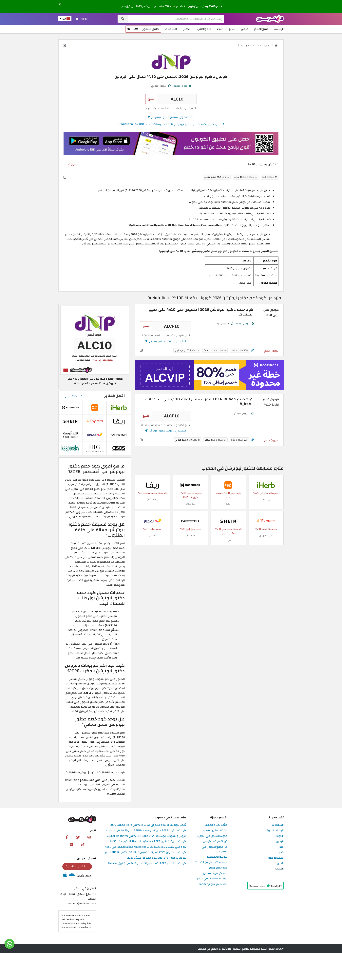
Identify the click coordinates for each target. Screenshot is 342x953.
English (83, 18)
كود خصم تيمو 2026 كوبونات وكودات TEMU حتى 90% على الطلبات (146, 830)
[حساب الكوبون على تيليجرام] (71, 844)
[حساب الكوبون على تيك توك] (82, 844)
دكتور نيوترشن (243, 45)
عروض (244, 29)
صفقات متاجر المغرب (215, 830)
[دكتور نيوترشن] (171, 61)
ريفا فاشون (152, 499)
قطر (281, 852)
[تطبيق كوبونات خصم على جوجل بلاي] (136, 29)
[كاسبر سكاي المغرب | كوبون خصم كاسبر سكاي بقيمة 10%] (70, 448)
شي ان (228, 540)
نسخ (151, 99)
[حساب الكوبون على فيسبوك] (66, 837)
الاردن (280, 863)
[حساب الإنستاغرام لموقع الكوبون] (89, 837)
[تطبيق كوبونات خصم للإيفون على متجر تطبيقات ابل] (128, 29)
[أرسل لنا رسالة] (9, 944)
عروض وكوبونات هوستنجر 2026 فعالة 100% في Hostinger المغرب (146, 836)
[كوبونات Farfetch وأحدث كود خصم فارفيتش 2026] (190, 520)
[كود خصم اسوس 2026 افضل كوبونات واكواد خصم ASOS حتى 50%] (119, 448)
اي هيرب (266, 499)
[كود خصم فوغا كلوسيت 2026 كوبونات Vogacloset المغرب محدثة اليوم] (70, 434)
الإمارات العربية (275, 830)
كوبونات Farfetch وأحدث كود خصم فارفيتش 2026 (156, 858)
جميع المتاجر (261, 29)
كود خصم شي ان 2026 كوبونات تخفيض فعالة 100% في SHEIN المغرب (144, 852)
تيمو (228, 504)
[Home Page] (270, 18)
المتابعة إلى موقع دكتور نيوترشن (172, 117)
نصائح (232, 29)
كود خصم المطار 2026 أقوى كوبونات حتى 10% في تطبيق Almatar (147, 863)
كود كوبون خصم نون (215, 873)
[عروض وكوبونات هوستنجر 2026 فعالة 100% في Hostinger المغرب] (190, 484)
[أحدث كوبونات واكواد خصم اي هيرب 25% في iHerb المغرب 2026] (266, 484)
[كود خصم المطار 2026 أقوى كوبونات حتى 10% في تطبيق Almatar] (152, 520)
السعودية (278, 825)
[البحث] (123, 19)
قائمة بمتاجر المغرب (215, 825)
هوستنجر (190, 504)
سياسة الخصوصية (217, 857)
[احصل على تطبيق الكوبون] (171, 143)
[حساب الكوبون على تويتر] (78, 837)
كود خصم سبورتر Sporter (213, 884)
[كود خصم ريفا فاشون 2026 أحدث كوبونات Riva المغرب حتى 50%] (152, 484)
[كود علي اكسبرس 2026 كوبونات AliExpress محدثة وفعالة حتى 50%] (266, 520)
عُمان (280, 847)
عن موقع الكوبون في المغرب (214, 849)
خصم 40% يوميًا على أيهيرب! (204, 6)
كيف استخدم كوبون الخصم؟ (211, 862)
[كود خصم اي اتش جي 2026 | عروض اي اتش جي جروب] (95, 448)
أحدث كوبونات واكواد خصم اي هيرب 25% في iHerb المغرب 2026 (148, 825)
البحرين (280, 841)
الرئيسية (279, 29)
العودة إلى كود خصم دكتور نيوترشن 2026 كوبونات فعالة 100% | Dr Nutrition (170, 124)
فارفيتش (190, 535)
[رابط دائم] (252, 350)
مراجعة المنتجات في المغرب (211, 878)
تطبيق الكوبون (150, 29)
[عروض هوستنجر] (209, 375)
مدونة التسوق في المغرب (212, 836)
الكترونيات (171, 29)
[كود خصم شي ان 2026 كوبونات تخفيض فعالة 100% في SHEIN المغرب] (228, 520)
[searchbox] (176, 19)
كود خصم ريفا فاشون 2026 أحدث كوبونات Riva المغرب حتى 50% (148, 841)
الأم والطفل (204, 29)
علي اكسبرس (266, 535)
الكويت (280, 836)
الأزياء (220, 29)
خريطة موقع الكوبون (215, 841)
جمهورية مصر (276, 858)
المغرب (279, 869)
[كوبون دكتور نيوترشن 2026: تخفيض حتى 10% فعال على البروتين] (95, 340)
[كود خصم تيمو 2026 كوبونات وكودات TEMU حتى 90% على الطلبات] (228, 484)
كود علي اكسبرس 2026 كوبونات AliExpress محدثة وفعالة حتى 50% (145, 847)
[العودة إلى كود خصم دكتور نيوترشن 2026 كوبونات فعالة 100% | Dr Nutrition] (65, 46)
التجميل (187, 29)
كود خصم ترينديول (217, 868)
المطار (152, 535)
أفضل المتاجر (114, 395)
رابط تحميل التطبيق (77, 866)
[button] (59, 4)
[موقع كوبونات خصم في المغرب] (276, 45)
